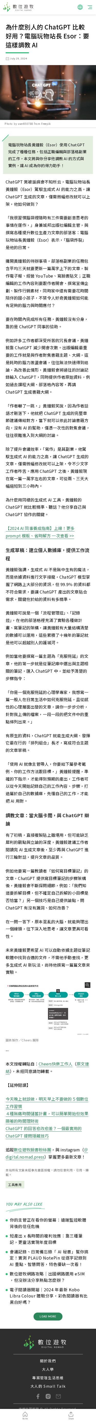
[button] (80, 7)
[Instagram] (48, 1396)
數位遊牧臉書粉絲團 (32, 1150)
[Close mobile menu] (90, 7)
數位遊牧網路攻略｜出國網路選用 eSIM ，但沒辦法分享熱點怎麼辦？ (47, 1277)
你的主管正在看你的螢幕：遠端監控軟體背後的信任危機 (48, 1223)
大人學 (48, 1369)
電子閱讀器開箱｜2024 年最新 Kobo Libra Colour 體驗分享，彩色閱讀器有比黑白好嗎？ (49, 1295)
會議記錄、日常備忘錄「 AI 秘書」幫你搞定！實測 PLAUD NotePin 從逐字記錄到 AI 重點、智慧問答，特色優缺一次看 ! (49, 1258)
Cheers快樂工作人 (55, 1064)
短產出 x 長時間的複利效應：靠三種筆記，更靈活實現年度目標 (46, 1239)
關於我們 (48, 1360)
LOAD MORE (48, 1316)
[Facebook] (38, 1396)
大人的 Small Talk (48, 1386)
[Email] (58, 1396)
